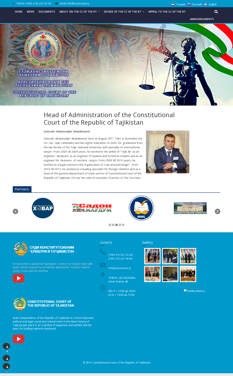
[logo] (44, 242)
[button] (15, 211)
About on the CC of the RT (78, 11)
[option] (42, 210)
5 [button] (123, 225)
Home (19, 11)
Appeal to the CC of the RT (167, 11)
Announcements (202, 19)
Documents (47, 11)
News (30, 11)
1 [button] (110, 225)
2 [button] (113, 225)
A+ (7, 347)
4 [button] (120, 225)
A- (7, 367)
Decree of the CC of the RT (122, 11)
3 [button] (116, 225)
